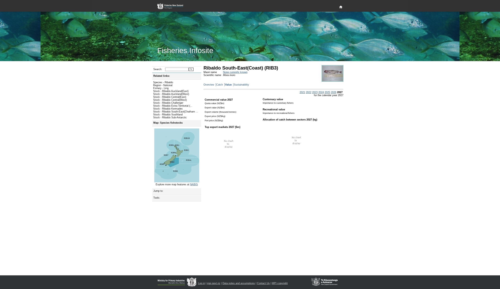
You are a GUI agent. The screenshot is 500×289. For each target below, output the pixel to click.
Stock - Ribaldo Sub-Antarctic (170, 117)
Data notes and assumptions (238, 283)
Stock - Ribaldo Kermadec (168, 108)
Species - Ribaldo (163, 82)
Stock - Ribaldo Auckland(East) (170, 91)
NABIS (194, 184)
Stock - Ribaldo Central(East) (169, 96)
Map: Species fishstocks (168, 122)
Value (228, 84)
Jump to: (158, 190)
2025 (327, 92)
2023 (315, 92)
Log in (201, 283)
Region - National (162, 85)
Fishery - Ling (161, 88)
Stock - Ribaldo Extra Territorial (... (172, 105)
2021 (302, 92)
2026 (333, 92)
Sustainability (241, 84)
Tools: (156, 197)
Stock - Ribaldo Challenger (168, 102)
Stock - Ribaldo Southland (168, 114)
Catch (219, 84)
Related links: (161, 75)
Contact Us (263, 283)
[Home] (341, 7)
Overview (209, 84)
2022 (308, 92)
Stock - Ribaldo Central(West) (170, 99)
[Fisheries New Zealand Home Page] (172, 6)
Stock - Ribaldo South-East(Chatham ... (175, 111)
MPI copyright (280, 283)
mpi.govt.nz (213, 283)
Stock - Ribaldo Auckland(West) (171, 94)
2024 (321, 92)
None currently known (235, 72)
